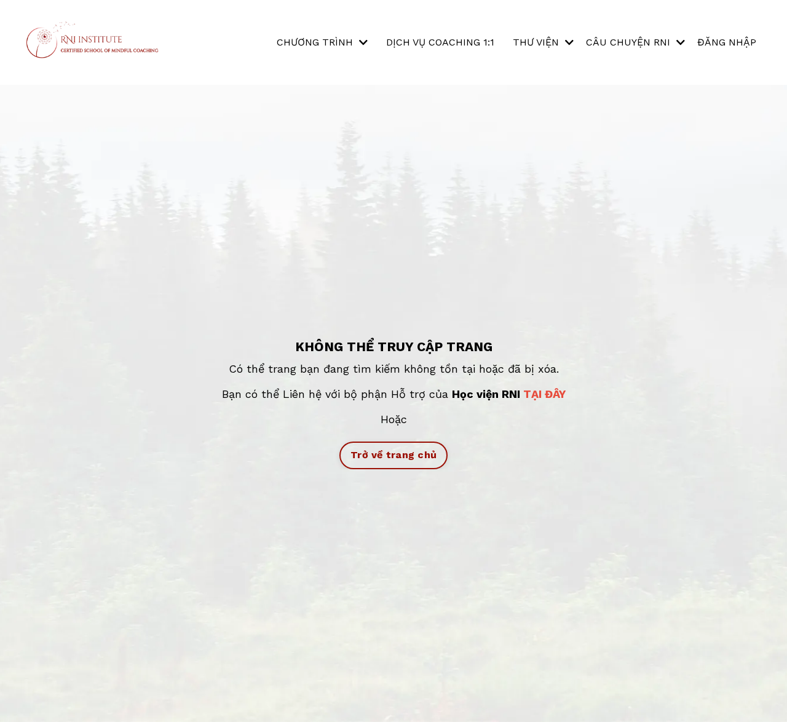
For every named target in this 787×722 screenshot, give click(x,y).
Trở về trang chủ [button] (393, 455)
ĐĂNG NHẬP (726, 42)
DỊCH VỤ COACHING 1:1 (440, 42)
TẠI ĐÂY (544, 393)
